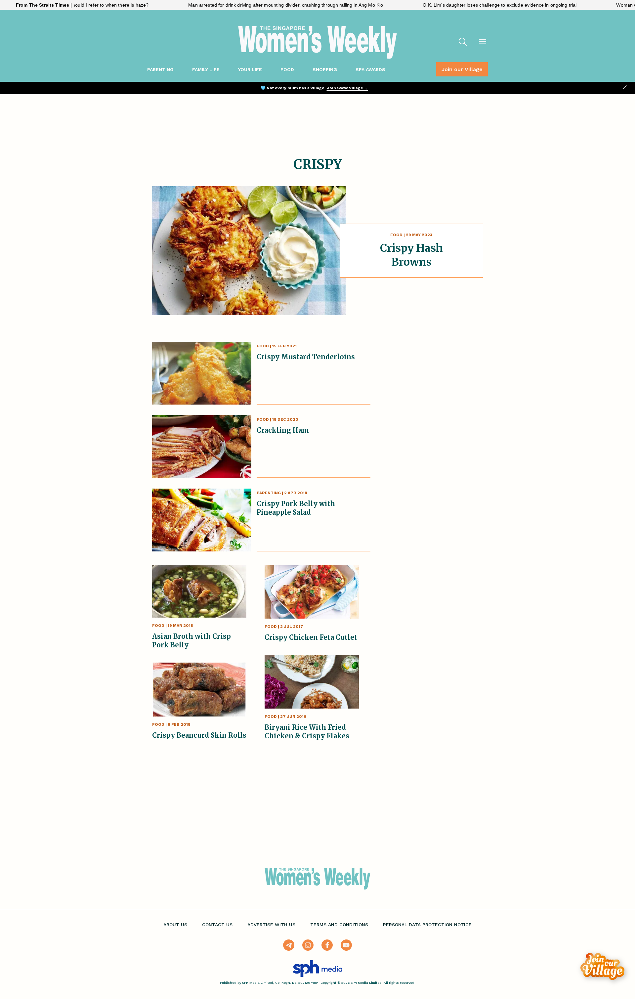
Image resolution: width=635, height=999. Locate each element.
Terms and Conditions (339, 924)
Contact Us (217, 924)
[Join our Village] (602, 966)
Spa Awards (370, 69)
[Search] (462, 42)
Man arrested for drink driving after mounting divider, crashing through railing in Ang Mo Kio (253, 5)
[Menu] (482, 42)
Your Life (250, 69)
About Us (175, 924)
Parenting (160, 69)
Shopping (325, 69)
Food (287, 69)
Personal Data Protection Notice (427, 924)
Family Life (206, 69)
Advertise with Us (271, 924)
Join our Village (462, 69)
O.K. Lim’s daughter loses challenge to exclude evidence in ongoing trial (468, 5)
